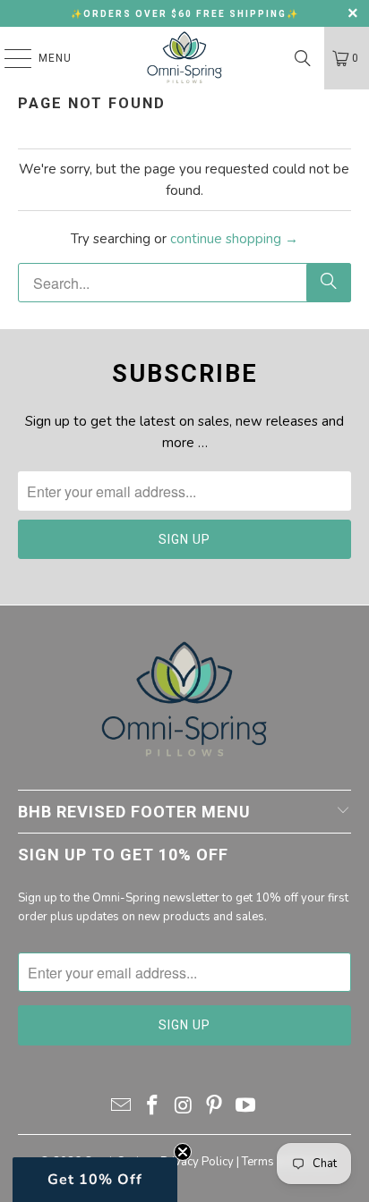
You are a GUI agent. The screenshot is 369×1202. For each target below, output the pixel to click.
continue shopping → (234, 239)
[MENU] (9, 58)
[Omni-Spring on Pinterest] (215, 1107)
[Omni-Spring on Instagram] (183, 1107)
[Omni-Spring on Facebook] (152, 1107)
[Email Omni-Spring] (121, 1107)
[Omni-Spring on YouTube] (246, 1107)
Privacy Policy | (201, 1162)
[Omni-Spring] (184, 58)
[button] (95, 1179)
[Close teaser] (183, 1152)
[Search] (303, 58)
